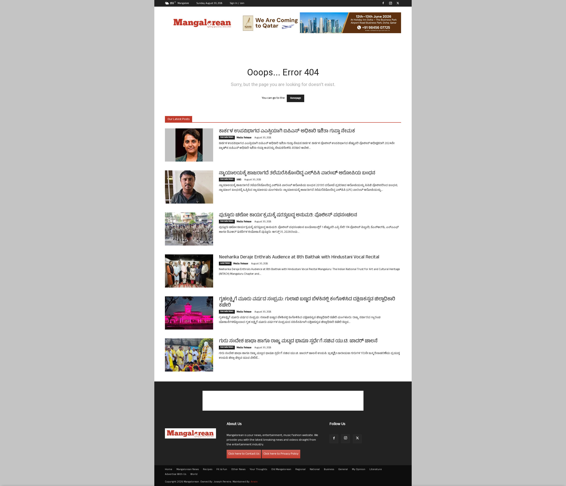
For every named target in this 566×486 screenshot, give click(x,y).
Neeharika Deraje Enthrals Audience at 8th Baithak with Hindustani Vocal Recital (299, 257)
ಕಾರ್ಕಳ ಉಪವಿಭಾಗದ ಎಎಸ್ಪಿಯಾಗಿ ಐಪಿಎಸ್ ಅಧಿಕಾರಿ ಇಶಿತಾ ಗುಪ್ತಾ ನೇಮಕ (287, 131)
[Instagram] (390, 3)
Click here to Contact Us (243, 454)
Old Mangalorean (281, 470)
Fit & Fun (221, 470)
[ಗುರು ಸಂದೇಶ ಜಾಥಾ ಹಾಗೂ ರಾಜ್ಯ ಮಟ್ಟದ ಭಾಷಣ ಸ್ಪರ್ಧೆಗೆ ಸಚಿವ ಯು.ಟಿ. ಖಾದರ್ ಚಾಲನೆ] (189, 355)
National (315, 470)
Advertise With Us (175, 474)
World (193, 474)
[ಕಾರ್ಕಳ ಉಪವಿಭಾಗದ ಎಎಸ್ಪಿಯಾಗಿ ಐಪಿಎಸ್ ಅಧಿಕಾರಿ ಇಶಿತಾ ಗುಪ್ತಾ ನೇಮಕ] (189, 145)
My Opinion (358, 470)
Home (168, 470)
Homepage (295, 98)
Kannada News (226, 137)
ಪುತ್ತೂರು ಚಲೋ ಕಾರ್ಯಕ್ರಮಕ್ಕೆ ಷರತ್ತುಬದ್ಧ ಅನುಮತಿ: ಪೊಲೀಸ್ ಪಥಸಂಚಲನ (288, 215)
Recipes (207, 470)
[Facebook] (383, 3)
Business (329, 470)
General (343, 470)
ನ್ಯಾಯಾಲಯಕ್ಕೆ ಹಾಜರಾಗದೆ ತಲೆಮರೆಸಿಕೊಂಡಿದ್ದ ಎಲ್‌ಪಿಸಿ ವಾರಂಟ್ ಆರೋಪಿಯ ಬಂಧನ (297, 173)
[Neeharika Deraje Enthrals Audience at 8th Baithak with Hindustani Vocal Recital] (189, 271)
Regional (300, 470)
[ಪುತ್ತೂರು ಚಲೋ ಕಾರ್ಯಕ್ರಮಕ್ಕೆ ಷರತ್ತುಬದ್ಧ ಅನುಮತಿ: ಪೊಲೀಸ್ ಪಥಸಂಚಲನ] (189, 229)
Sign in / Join (237, 4)
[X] (397, 3)
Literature (375, 470)
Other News (238, 470)
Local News (225, 263)
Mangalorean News (187, 470)
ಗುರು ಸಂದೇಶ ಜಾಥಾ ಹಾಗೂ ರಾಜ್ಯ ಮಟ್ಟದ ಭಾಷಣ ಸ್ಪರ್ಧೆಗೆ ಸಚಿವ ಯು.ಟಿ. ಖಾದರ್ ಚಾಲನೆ (298, 341)
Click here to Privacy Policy (281, 454)
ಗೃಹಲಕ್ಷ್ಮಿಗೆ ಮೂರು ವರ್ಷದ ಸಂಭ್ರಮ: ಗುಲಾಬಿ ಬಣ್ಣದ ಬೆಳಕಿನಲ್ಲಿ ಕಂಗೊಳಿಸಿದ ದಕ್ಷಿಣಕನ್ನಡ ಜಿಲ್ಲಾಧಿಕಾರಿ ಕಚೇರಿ (307, 302)
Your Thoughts (258, 470)
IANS (239, 180)
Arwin (254, 482)
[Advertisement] (283, 401)
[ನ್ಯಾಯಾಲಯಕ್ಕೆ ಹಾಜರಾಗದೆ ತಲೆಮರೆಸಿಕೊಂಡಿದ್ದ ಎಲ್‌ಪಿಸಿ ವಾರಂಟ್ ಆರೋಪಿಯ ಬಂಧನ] (189, 187)
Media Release (244, 138)
